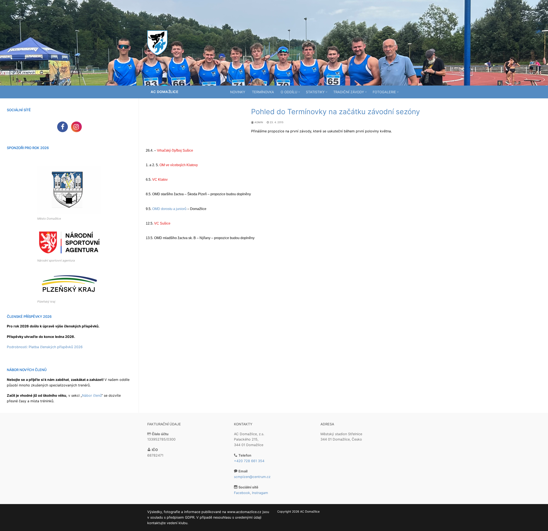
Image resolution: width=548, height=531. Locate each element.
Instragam (260, 493)
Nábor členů (91, 395)
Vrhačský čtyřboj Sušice (175, 150)
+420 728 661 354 (249, 461)
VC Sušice (162, 223)
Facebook (242, 493)
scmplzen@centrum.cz (252, 477)
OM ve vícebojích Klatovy (178, 165)
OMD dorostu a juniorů (169, 209)
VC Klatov (160, 179)
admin (258, 122)
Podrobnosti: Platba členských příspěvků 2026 (45, 347)
